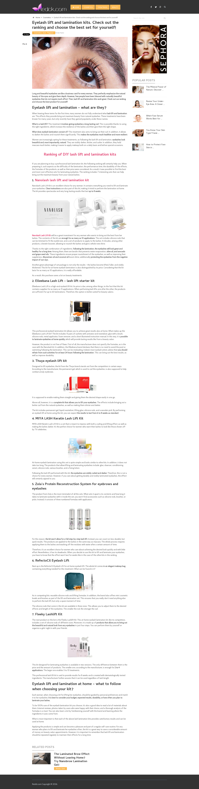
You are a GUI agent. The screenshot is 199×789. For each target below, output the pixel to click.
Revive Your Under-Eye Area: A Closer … (155, 103)
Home (76, 7)
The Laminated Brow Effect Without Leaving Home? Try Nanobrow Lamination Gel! (71, 759)
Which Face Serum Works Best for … (154, 117)
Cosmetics (88, 7)
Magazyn (50, 33)
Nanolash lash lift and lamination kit (62, 180)
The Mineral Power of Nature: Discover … (156, 88)
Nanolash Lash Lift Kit (41, 235)
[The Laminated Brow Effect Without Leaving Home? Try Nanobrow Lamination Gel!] (41, 758)
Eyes (44, 33)
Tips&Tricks (102, 7)
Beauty (115, 7)
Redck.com (36, 784)
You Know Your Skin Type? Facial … (155, 132)
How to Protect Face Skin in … (155, 146)
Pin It (25, 44)
